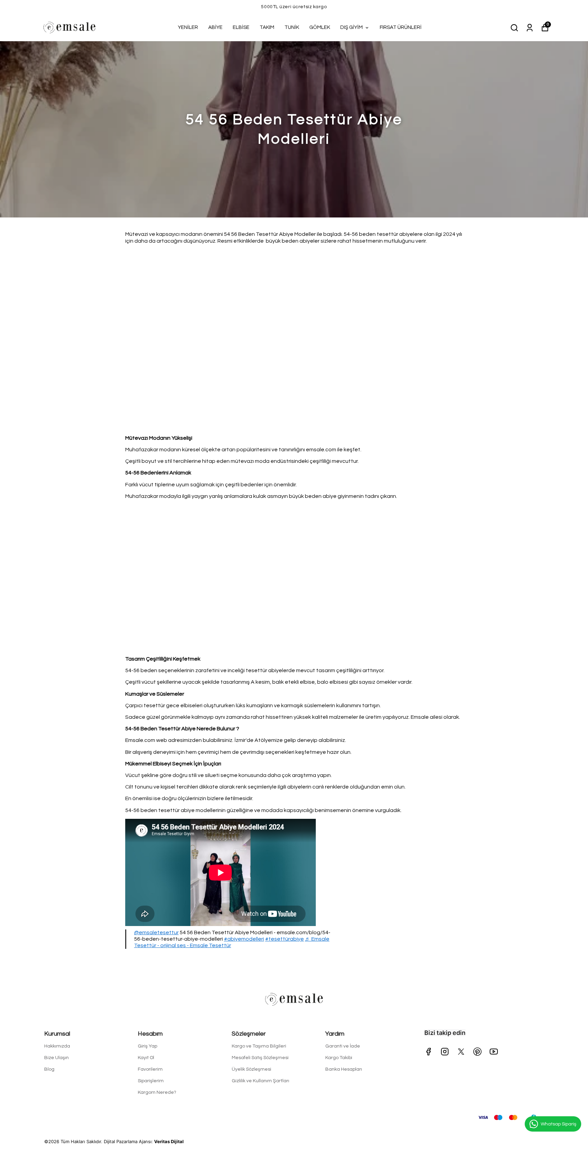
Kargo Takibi (338, 1057)
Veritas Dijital (169, 1141)
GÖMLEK (319, 27)
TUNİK (291, 27)
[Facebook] (428, 1052)
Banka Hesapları (343, 1069)
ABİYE (215, 27)
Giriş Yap (147, 1046)
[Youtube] (494, 1052)
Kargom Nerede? (157, 1092)
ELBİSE (241, 27)
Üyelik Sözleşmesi (251, 1069)
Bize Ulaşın (56, 1057)
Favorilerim (150, 1069)
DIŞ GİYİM (351, 27)
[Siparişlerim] (529, 27)
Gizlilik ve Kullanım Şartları (260, 1080)
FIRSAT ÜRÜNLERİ (401, 27)
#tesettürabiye (284, 939)
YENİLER (188, 27)
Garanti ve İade (342, 1046)
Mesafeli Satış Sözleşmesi (260, 1057)
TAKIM (267, 27)
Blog (49, 1069)
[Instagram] (445, 1052)
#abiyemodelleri (244, 939)
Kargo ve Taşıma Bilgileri (259, 1046)
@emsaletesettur (156, 932)
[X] (461, 1052)
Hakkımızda (57, 1046)
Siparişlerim (151, 1080)
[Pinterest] (477, 1052)
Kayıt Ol (146, 1057)
